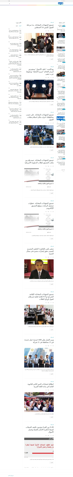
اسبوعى (20, 25)
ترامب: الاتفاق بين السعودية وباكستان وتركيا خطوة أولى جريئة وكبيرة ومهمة (15, 97)
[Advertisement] (36, 13)
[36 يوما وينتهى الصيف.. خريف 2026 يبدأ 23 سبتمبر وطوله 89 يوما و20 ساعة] (61, 35)
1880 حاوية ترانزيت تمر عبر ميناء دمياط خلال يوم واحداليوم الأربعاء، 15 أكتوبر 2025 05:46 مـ (61, 125)
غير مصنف (52, 22)
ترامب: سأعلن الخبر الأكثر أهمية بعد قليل (61, 30)
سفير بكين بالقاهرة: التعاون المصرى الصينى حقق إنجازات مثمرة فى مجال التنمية (40, 251)
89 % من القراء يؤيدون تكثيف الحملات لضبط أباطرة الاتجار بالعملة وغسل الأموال (40, 429)
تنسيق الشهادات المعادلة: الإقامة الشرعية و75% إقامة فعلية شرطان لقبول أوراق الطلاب (41, 296)
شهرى (17, 25)
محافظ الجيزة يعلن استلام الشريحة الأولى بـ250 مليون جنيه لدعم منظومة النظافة (61, 104)
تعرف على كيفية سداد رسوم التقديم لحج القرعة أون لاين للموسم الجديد (61, 55)
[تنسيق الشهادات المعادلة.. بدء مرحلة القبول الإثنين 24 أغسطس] (61, 74)
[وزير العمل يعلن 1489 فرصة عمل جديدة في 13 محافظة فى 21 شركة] (39, 357)
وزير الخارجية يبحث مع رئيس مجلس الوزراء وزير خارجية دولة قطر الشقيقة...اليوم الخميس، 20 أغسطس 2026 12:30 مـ (15, 77)
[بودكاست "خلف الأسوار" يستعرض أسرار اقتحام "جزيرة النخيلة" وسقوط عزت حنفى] (39, 89)
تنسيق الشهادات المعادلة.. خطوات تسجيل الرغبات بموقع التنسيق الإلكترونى (61, 92)
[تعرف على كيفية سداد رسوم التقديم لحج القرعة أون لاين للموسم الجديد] (61, 48)
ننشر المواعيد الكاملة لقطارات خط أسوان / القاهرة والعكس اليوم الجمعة (62, 139)
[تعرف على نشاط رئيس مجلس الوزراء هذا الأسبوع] (61, 109)
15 (37, 467)
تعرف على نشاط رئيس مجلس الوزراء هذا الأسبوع (61, 113)
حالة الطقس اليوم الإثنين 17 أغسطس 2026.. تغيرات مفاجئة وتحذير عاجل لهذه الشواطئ (15, 70)
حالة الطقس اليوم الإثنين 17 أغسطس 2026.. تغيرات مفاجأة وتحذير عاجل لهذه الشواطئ (15, 116)
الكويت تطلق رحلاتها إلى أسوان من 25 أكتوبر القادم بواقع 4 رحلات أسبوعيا (15, 123)
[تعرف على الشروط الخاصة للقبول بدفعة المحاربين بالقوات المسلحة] (61, 158)
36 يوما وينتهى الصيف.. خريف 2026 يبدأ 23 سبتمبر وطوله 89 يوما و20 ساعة (61, 41)
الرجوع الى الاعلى (10, 475)
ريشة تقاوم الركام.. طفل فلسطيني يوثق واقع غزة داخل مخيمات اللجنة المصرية (14, 103)
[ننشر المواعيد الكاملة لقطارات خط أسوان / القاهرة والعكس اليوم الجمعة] (61, 132)
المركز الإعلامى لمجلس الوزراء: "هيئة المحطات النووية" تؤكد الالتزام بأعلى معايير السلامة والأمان (15, 110)
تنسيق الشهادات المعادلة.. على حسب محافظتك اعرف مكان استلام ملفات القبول (40, 117)
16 (35, 467)
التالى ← (32, 467)
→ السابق (52, 467)
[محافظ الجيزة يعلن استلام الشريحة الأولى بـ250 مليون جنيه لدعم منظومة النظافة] (61, 98)
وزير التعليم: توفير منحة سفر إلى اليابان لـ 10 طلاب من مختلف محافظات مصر (15, 84)
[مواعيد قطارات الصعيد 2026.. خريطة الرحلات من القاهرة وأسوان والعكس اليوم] (61, 145)
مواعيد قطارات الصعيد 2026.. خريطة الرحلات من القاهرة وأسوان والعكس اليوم (61, 152)
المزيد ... (51, 104)
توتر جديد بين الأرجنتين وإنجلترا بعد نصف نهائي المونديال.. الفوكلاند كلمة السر (61, 67)
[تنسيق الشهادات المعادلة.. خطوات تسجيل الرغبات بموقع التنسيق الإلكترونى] (61, 86)
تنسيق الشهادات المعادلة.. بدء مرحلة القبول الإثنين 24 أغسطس (61, 80)
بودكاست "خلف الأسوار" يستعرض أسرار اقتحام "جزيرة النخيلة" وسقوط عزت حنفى (40, 71)
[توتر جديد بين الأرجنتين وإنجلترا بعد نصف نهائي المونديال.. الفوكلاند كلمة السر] (61, 60)
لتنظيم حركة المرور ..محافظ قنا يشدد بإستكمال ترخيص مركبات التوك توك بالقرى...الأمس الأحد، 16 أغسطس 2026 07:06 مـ (14, 63)
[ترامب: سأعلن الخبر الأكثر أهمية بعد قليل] (61, 26)
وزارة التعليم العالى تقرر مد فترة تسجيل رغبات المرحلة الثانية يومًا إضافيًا (15, 31)
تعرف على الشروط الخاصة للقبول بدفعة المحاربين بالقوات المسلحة (61, 163)
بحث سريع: (63, 169)
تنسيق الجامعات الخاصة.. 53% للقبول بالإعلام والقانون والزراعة (15, 50)
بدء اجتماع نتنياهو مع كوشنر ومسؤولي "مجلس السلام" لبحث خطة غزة (15, 56)
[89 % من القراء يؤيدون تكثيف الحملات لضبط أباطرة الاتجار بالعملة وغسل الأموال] (39, 447)
